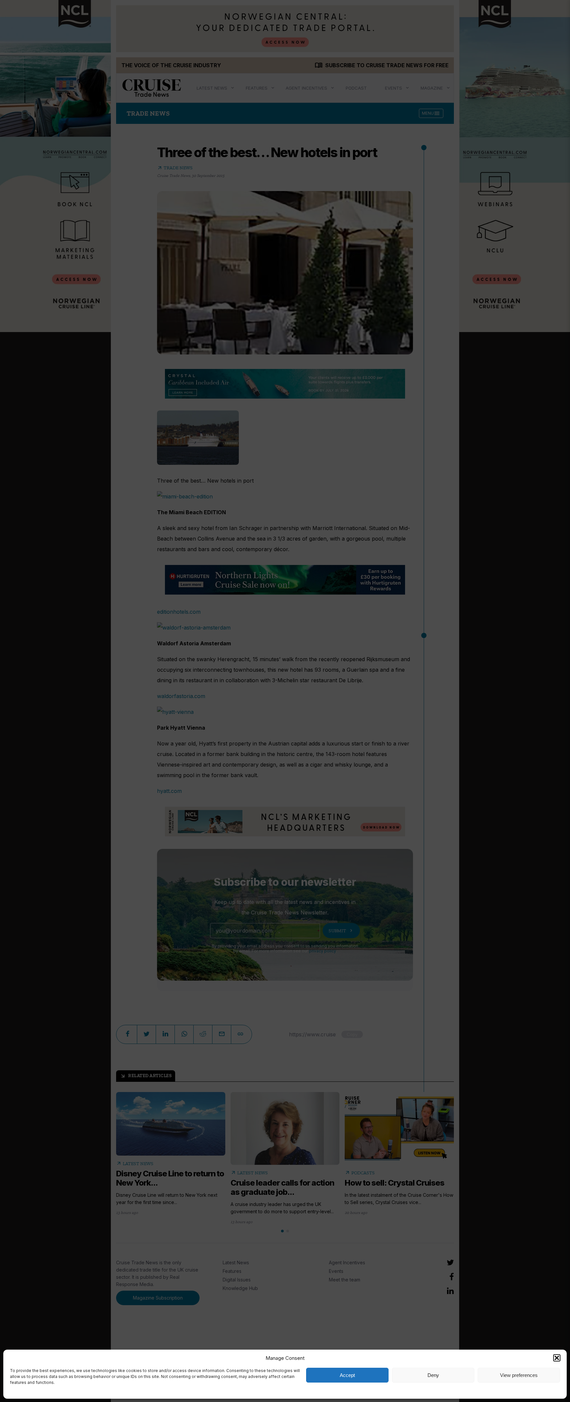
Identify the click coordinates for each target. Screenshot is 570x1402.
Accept (347, 1375)
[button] (557, 1358)
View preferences (519, 1375)
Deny (433, 1375)
